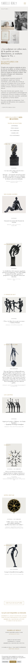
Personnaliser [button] (5, 661)
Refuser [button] (19, 661)
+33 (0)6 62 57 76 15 (14, 634)
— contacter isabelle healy (8, 107)
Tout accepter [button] (13, 661)
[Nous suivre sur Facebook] (13, 636)
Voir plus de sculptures (14, 603)
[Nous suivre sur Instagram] (14, 636)
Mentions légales (14, 648)
